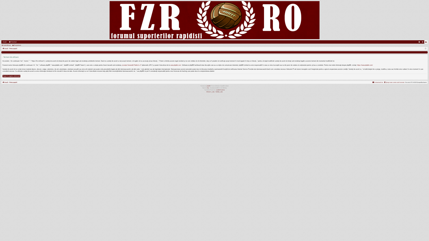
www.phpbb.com (175, 65)
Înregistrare (17, 45)
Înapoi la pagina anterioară (11, 76)
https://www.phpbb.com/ (365, 65)
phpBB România (220, 89)
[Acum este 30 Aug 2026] (425, 48)
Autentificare (7, 45)
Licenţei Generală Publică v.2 (131, 65)
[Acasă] (214, 20)
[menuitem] (419, 42)
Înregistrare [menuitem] (426, 42)
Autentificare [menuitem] (423, 42)
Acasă (4, 42)
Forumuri (14, 42)
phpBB (208, 85)
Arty (208, 87)
